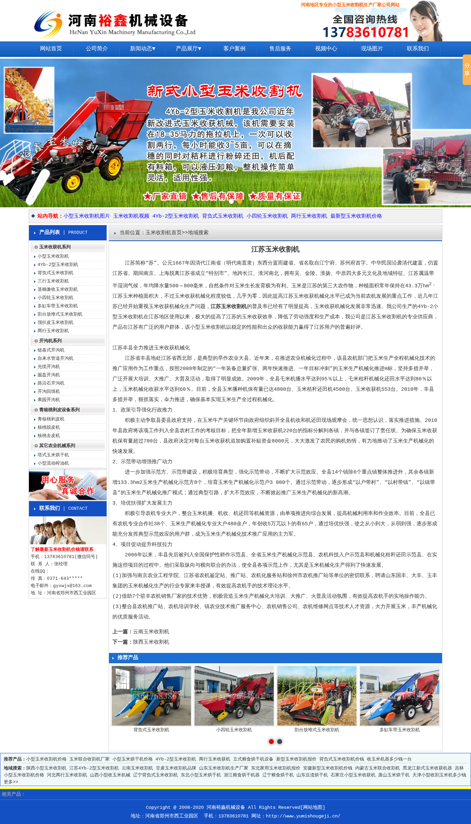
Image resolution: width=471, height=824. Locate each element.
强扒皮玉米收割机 (55, 322)
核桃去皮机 (49, 435)
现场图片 (372, 49)
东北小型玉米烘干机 (201, 775)
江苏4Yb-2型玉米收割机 (94, 768)
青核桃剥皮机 (51, 419)
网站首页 (51, 49)
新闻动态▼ (143, 49)
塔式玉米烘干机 (53, 455)
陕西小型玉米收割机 (46, 768)
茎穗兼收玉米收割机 (58, 289)
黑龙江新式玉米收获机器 (427, 768)
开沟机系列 (50, 341)
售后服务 (280, 49)
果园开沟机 (49, 400)
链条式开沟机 (51, 350)
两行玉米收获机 (214, 759)
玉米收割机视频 (131, 216)
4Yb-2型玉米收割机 (175, 216)
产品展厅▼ (188, 49)
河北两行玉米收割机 (67, 775)
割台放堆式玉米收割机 (60, 314)
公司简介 (97, 49)
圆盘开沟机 (49, 375)
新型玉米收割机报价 (296, 759)
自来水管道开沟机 (55, 358)
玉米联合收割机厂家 (89, 759)
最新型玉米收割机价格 (356, 216)
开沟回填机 (49, 391)
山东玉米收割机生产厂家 (223, 768)
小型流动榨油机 (53, 463)
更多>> (11, 782)
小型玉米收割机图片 (86, 216)
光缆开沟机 (49, 366)
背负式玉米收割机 (222, 216)
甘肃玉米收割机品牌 (176, 768)
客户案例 (234, 49)
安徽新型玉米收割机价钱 (327, 768)
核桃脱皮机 (49, 427)
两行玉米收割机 (309, 216)
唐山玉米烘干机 (394, 775)
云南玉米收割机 (151, 632)
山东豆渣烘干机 (312, 775)
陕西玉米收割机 (151, 642)
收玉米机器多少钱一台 (389, 759)
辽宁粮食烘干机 (278, 775)
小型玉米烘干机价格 (132, 759)
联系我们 (418, 49)
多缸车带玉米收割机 (58, 306)
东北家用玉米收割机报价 (275, 768)
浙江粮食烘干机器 (242, 775)
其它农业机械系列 (57, 445)
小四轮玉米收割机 (267, 216)
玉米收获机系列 (55, 247)
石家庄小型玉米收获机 (353, 775)
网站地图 (312, 807)
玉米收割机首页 (164, 233)
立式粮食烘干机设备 (253, 759)
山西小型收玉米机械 (110, 775)
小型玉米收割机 (53, 256)
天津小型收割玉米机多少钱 (439, 775)
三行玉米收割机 (53, 281)
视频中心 (326, 49)
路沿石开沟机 (51, 383)
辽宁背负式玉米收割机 (155, 775)
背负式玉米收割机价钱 (341, 759)
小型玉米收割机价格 (46, 759)
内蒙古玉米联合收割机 (377, 768)
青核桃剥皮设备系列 (59, 410)
